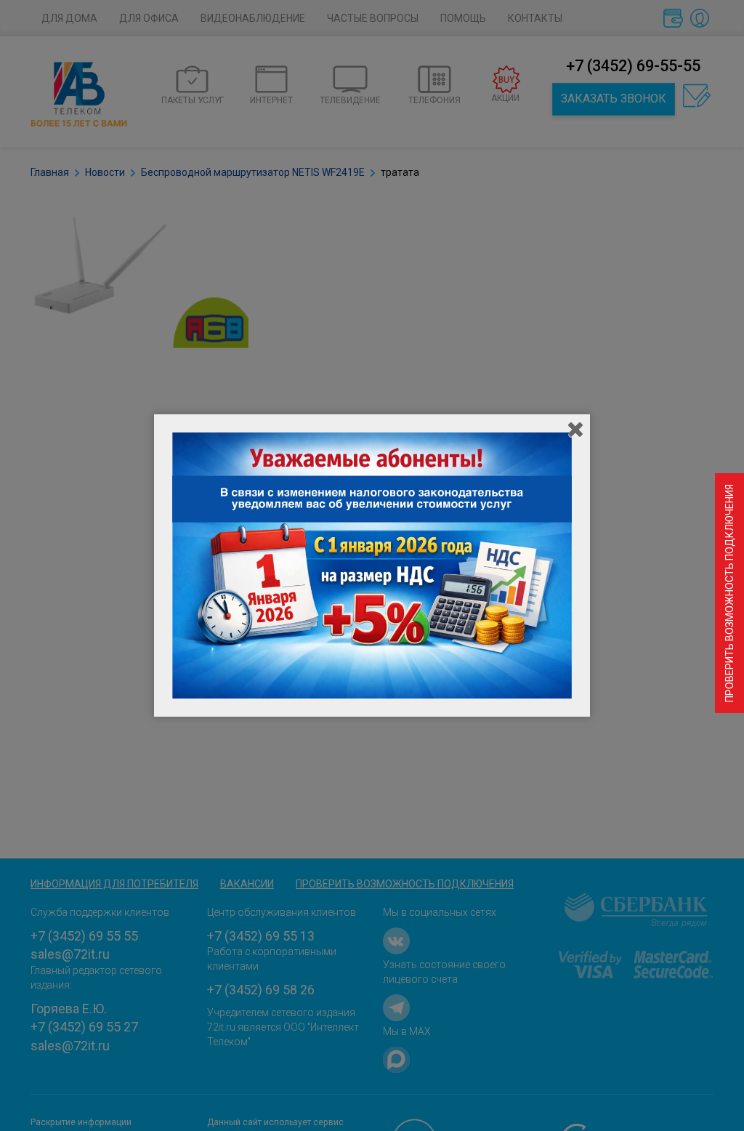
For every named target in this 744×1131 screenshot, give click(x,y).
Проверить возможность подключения (729, 593)
